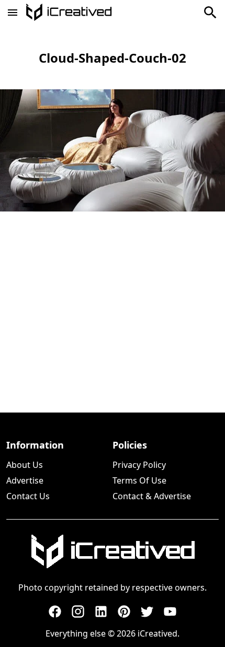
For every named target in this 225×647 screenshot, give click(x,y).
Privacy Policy (139, 464)
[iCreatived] (112, 551)
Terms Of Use (139, 480)
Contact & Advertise (152, 496)
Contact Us (28, 496)
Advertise (24, 480)
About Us (24, 464)
